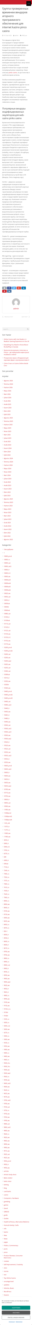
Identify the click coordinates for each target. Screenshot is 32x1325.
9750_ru (6, 1110)
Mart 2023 (7, 516)
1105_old (7, 823)
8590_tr (6, 938)
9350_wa (7, 1046)
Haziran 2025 (8, 425)
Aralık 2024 (7, 445)
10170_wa (7, 644)
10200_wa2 (7, 661)
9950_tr (6, 1164)
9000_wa (7, 979)
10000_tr (7, 570)
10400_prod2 (8, 695)
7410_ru (6, 887)
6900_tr (6, 860)
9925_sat (7, 1154)
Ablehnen (16, 1313)
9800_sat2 (7, 1127)
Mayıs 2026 (7, 391)
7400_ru (6, 884)
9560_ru (6, 1077)
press (6, 1252)
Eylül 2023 (7, 496)
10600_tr (7, 772)
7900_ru (6, 897)
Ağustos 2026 (8, 381)
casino (6, 1195)
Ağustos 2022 (8, 539)
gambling (7, 1202)
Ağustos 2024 (8, 458)
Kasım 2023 (7, 489)
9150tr (6, 1012)
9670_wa (7, 1097)
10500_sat (7, 725)
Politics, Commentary (11, 1245)
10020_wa (7, 593)
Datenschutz (19, 1322)
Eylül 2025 (7, 414)
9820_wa (7, 1137)
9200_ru (6, 1022)
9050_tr (6, 989)
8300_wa (7, 918)
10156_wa (7, 641)
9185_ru (6, 1019)
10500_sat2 (7, 729)
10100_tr (7, 617)
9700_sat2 (7, 1100)
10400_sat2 (7, 705)
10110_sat (7, 624)
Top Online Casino (10, 1278)
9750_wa (7, 1114)
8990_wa (7, 975)
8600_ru (6, 941)
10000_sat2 (7, 566)
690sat (6, 864)
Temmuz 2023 (8, 502)
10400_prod (8, 691)
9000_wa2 (7, 982)
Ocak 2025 (7, 441)
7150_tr (6, 867)
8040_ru (6, 908)
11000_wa (7, 810)
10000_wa (7, 576)
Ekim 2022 (7, 533)
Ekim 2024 (7, 452)
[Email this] (4, 288)
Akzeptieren (16, 1308)
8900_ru (6, 962)
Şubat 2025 (7, 438)
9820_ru (6, 1134)
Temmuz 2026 (8, 384)
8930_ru (6, 972)
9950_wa (7, 1168)
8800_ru (6, 958)
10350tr (6, 685)
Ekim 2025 (7, 411)
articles (6, 1171)
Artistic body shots (10, 1175)
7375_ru (6, 881)
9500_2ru (7, 1063)
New (5, 1235)
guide (6, 1215)
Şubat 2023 (7, 519)
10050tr (6, 607)
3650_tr (6, 840)
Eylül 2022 (7, 536)
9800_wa (7, 1131)
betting (6, 1185)
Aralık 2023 (7, 485)
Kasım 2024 (7, 448)
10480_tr (7, 718)
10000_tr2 (7, 573)
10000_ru (7, 560)
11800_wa (7, 833)
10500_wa (7, 735)
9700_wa (7, 1104)
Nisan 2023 (7, 512)
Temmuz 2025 (8, 421)
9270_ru (6, 1033)
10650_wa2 (7, 786)
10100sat (7, 620)
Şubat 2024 (7, 479)
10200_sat (7, 654)
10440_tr (7, 708)
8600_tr (6, 945)
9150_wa (7, 1006)
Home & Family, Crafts (11, 1225)
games (6, 1205)
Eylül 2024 (7, 455)
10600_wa (7, 776)
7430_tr (6, 891)
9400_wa (7, 1056)
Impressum (12, 1322)
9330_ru (6, 1043)
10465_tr (7, 715)
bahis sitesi (7, 1181)
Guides (6, 1218)
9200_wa (7, 1029)
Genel (6, 1208)
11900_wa (7, 837)
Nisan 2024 (7, 472)
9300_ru (6, 1036)
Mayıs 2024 (7, 468)
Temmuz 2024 (8, 462)
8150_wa (7, 914)
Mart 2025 (7, 435)
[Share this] (9, 288)
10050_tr (7, 600)
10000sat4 (7, 583)
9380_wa (7, 1050)
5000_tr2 (7, 847)
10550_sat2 (7, 756)
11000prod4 (8, 820)
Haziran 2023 (8, 506)
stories (6, 1271)
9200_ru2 (7, 1026)
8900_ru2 (7, 965)
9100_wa (7, 1002)
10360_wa (7, 688)
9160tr (6, 1016)
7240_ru (6, 870)
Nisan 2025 (7, 431)
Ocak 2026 (7, 401)
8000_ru (6, 901)
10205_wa (7, 664)
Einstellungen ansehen (16, 1317)
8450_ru (6, 924)
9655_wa (7, 1093)
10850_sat (7, 803)
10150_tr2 (7, 637)
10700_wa (7, 789)
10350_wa (7, 681)
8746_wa (7, 955)
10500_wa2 (7, 739)
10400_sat (7, 701)
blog (5, 1188)
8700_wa (7, 952)
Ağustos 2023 (8, 499)
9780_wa (7, 1120)
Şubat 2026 (7, 398)
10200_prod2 (8, 651)
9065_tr (6, 992)
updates (6, 1285)
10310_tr (7, 678)
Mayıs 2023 (7, 509)
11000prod (7, 813)
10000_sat (7, 563)
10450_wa (7, 712)
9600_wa (7, 1087)
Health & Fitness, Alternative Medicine (16, 1222)
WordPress (7, 1292)
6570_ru (6, 854)
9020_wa (7, 985)
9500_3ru (7, 1066)
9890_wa (7, 1144)
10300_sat (7, 671)
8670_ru (6, 948)
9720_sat (7, 1107)
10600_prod (8, 766)
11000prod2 (8, 816)
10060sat (7, 610)
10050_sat (7, 597)
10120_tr (7, 627)
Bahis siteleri (8, 1178)
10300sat (7, 674)
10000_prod (8, 556)
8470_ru (6, 928)
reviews (6, 1261)
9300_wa (7, 1039)
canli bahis (7, 1191)
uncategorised (9, 1281)
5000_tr (6, 843)
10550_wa (7, 762)
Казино (6, 1295)
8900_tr (6, 968)
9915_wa (7, 1151)
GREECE (6, 1212)
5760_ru (6, 850)
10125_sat (7, 631)
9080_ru (6, 995)
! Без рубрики (8, 549)
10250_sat (7, 668)
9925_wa (7, 1158)
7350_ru (6, 877)
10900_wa (7, 806)
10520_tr (7, 742)
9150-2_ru (7, 1009)
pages (6, 1242)
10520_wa (7, 745)
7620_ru (6, 894)
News (5, 1239)
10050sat (7, 603)
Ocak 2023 (7, 523)
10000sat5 (7, 587)
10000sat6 (7, 590)
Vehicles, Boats (9, 1288)
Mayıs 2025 (7, 428)
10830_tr (7, 799)
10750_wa (7, 796)
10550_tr (7, 759)
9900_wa (24, 35)
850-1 (5, 931)
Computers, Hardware (11, 1198)
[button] (28, 3)
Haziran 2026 (8, 387)
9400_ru (6, 1053)
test (5, 1275)
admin (16, 35)
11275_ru (7, 830)
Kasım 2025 (7, 408)
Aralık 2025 (7, 404)
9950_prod (7, 1161)
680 (5, 857)
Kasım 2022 (7, 529)
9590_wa (7, 1080)
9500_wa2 (7, 1073)
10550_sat (7, 752)
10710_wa (7, 793)
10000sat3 (7, 580)
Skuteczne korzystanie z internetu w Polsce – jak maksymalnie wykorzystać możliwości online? (16, 352)
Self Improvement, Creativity (13, 1265)
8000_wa (7, 904)
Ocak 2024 (7, 482)
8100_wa (7, 911)
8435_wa (7, 921)
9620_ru (6, 1090)
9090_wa (7, 999)
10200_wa (7, 658)
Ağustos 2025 (8, 418)
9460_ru (6, 1060)
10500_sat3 (7, 732)
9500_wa (7, 1070)
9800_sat (7, 1124)
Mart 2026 (7, 394)
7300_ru (6, 874)
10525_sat (7, 749)
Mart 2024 (7, 475)
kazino (6, 1232)
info (5, 1229)
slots (5, 1268)
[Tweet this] (14, 288)
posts (6, 1249)
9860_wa (7, 1141)
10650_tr (7, 779)
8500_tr (6, 935)
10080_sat (7, 614)
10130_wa (7, 634)
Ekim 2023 (7, 492)
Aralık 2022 (7, 526)
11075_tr (7, 826)
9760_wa (7, 1117)
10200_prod (8, 647)
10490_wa (7, 722)
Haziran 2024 (8, 465)
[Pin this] (4, 291)
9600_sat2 (7, 1083)
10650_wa (7, 783)
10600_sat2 (7, 769)
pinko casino (13, 73)
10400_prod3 (8, 698)
